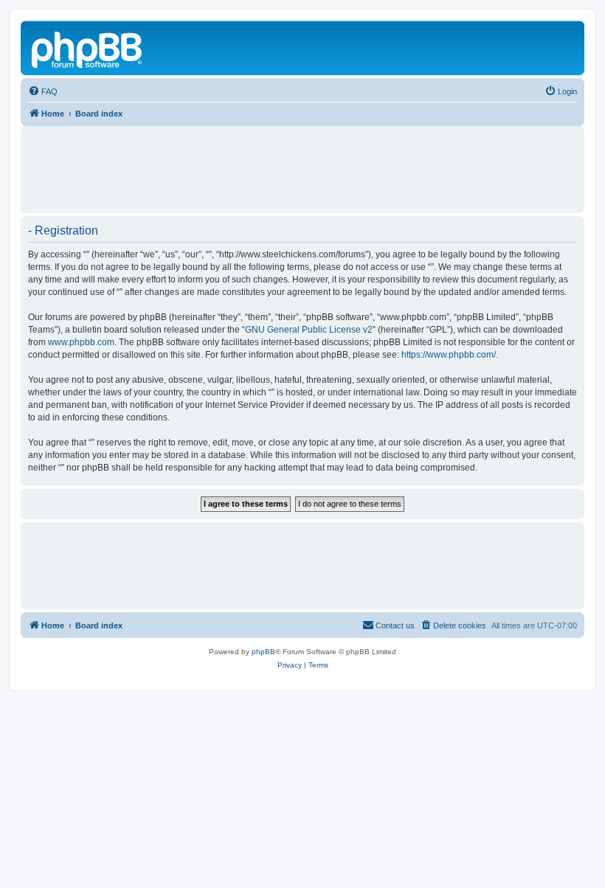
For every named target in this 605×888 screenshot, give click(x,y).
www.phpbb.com (81, 342)
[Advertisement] (302, 163)
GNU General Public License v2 (309, 330)
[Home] (87, 48)
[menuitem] (43, 91)
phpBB (263, 652)
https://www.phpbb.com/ (448, 355)
